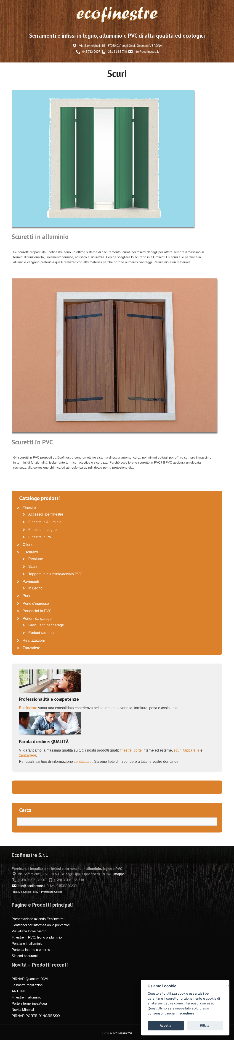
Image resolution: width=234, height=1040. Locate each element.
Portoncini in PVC (37, 611)
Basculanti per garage (46, 625)
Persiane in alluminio (27, 943)
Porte (27, 596)
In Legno (35, 588)
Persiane (35, 559)
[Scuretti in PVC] (114, 436)
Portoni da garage (37, 618)
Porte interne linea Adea (29, 1003)
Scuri (32, 566)
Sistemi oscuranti (24, 956)
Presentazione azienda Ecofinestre (38, 919)
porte (137, 750)
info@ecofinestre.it (146, 51)
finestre (126, 750)
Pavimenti (31, 582)
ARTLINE (19, 991)
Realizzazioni (34, 640)
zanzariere (27, 755)
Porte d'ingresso (36, 603)
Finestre (29, 508)
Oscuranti (30, 552)
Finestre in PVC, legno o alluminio (37, 937)
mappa (119, 874)
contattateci (83, 761)
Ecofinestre (28, 708)
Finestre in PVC (41, 537)
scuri (177, 750)
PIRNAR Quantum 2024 (30, 979)
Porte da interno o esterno (31, 950)
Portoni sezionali (42, 633)
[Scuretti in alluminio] (103, 230)
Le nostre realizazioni (27, 985)
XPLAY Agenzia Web (121, 1033)
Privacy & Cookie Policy (25, 891)
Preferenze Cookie (51, 891)
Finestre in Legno (42, 530)
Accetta (165, 1025)
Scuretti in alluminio (40, 236)
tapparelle (191, 750)
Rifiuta (205, 1025)
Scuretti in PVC (32, 442)
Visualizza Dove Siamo (29, 931)
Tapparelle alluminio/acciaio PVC (55, 574)
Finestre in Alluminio (44, 522)
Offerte (28, 545)
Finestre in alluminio (26, 997)
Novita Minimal (23, 1009)
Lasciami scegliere (179, 1013)
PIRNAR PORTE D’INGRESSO (36, 1016)
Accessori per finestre (45, 514)
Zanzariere (31, 648)
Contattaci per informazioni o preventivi (40, 925)
